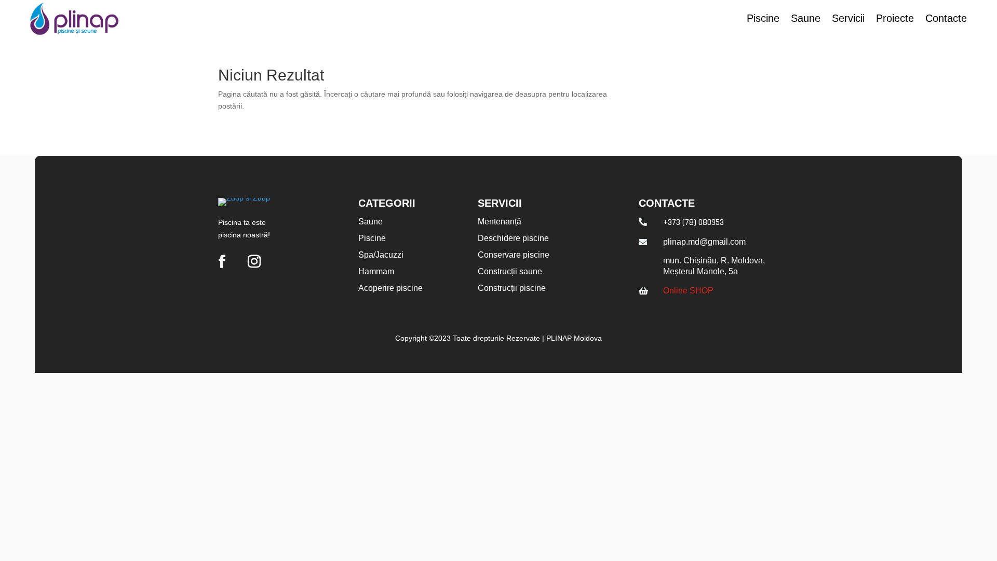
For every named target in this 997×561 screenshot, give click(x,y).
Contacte (946, 19)
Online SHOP (688, 290)
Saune (805, 19)
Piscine (763, 19)
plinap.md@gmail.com (704, 241)
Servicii (848, 19)
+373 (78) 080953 (693, 222)
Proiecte (895, 19)
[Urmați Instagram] (254, 262)
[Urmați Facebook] (222, 262)
